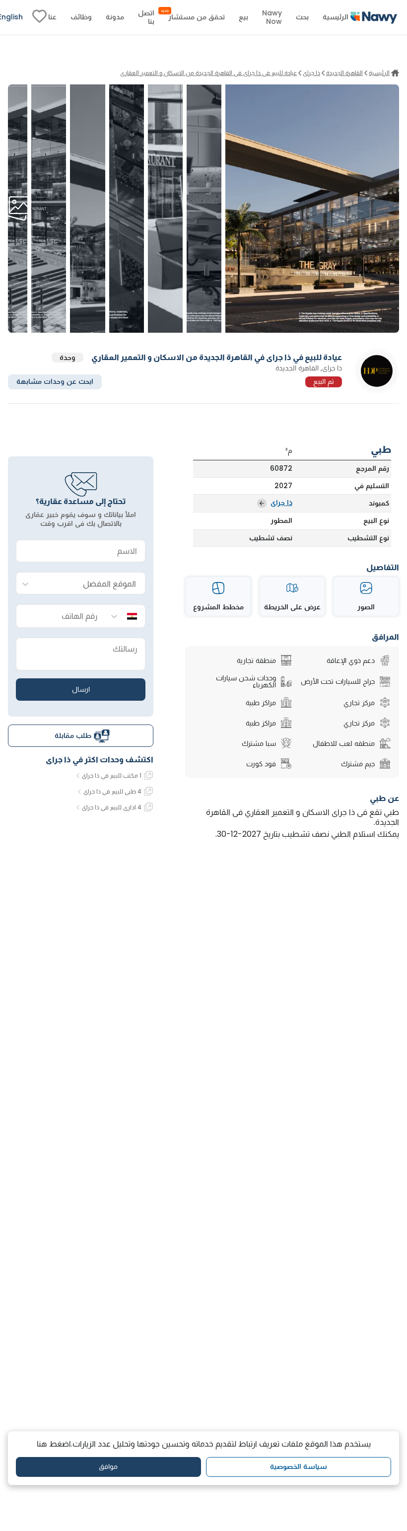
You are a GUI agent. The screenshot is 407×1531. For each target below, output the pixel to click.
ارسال (81, 689)
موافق (108, 1466)
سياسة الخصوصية (298, 1466)
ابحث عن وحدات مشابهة (54, 381)
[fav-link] (39, 17)
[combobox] (90, 584)
